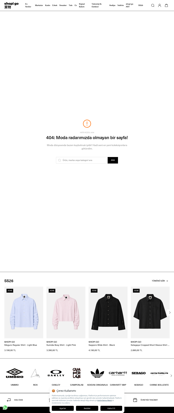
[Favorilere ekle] (40, 290)
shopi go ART (129, 5)
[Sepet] (166, 5)
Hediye (112, 5)
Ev (76, 5)
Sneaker (63, 5)
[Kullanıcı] (159, 5)
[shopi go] (11, 5)
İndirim (121, 5)
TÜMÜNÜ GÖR (158, 281)
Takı (70, 5)
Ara (113, 160)
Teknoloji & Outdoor (96, 5)
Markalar (39, 5)
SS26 (140, 5)
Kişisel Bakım (82, 5)
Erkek (54, 5)
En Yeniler (28, 5)
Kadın (47, 5)
